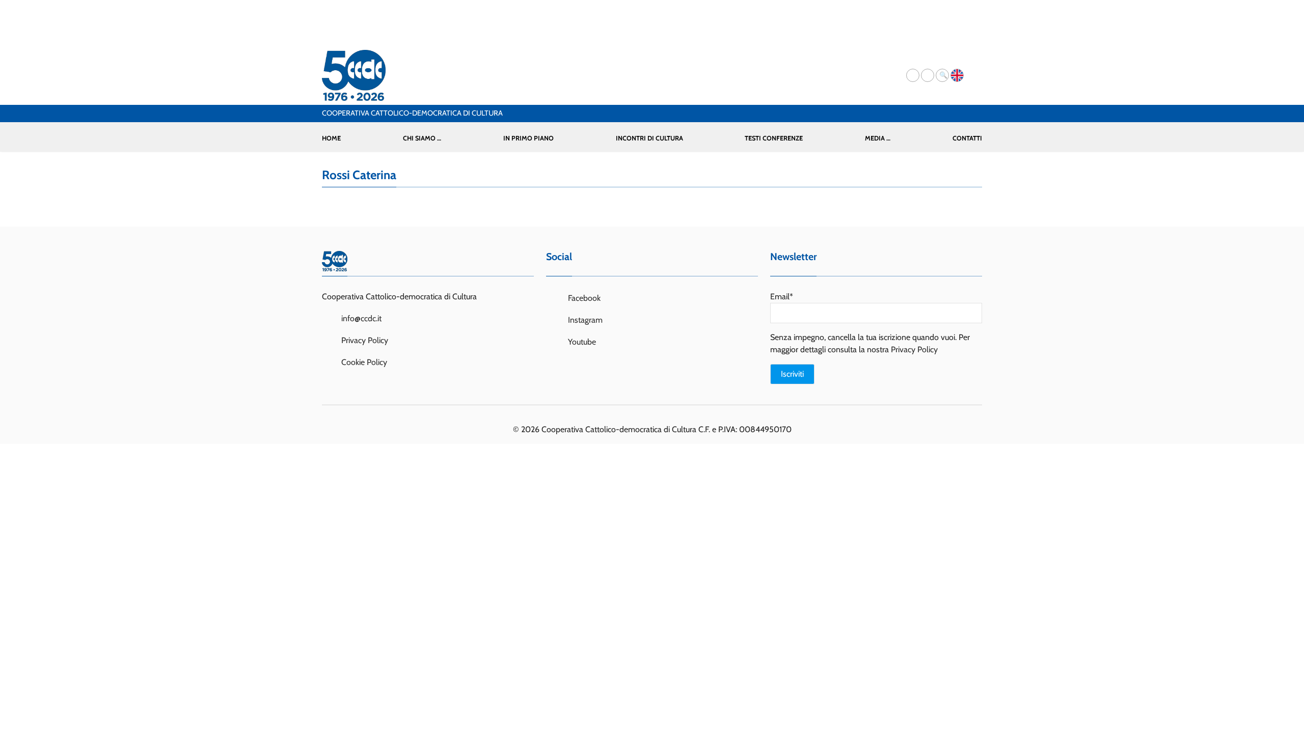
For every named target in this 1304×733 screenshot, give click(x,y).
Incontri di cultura (649, 138)
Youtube (581, 342)
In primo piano (528, 138)
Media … (877, 138)
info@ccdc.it (361, 318)
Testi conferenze (774, 138)
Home (331, 138)
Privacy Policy (364, 340)
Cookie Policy (364, 362)
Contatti (967, 138)
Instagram (584, 320)
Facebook (583, 298)
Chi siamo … (422, 138)
